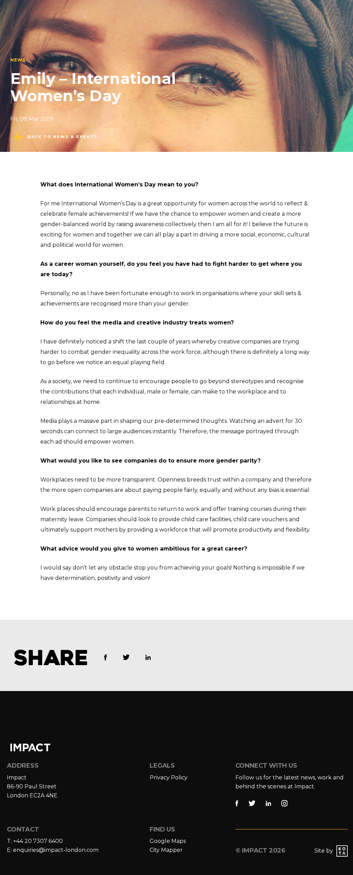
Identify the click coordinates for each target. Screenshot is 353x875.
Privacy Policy (169, 777)
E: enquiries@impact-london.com (53, 850)
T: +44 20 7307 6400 (35, 841)
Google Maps (168, 841)
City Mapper (166, 850)
